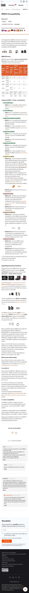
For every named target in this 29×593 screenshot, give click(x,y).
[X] (16, 577)
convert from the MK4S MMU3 (15, 106)
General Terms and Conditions (9, 552)
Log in (9, 440)
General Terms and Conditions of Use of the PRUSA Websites (14, 554)
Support (7, 9)
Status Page (4, 562)
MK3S (17, 165)
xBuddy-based (19, 314)
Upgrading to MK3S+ (15, 181)
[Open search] (21, 1)
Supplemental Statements (8, 566)
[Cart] (26, 1)
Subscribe (7, 541)
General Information (16, 9)
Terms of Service (16, 545)
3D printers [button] (12, 5)
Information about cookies (8, 559)
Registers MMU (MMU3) (18, 393)
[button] (2, 30)
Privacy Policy (8, 545)
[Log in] (24, 1)
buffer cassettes (21, 302)
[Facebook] (10, 577)
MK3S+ (23, 165)
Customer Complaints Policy (8, 560)
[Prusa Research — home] (3, 5)
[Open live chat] (25, 589)
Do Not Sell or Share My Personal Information (12, 564)
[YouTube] (19, 577)
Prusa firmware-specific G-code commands (14, 395)
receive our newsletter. (17, 538)
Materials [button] (20, 5)
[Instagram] (13, 577)
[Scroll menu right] (27, 5)
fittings (3, 304)
